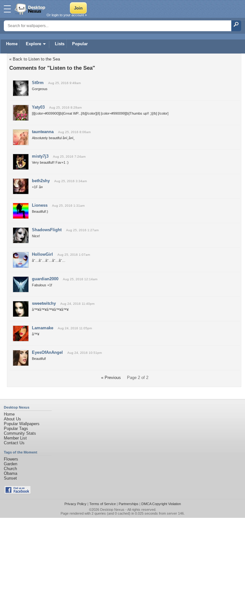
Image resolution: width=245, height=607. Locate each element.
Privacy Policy (75, 504)
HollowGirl (42, 254)
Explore (33, 43)
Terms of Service (102, 504)
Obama (10, 473)
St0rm (38, 82)
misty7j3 (40, 156)
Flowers (11, 459)
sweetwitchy (44, 303)
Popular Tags (16, 428)
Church (10, 468)
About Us (12, 419)
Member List (15, 438)
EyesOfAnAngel (47, 352)
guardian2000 (45, 278)
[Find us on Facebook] (17, 492)
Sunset (10, 478)
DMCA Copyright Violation (161, 504)
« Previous (111, 377)
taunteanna (43, 131)
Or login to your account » (67, 15)
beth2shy (41, 180)
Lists (59, 43)
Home (12, 43)
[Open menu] (7, 9)
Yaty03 (38, 107)
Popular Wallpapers (22, 423)
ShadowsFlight (47, 229)
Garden (10, 463)
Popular (80, 43)
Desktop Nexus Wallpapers (31, 9)
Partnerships (128, 504)
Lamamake (42, 327)
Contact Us (14, 442)
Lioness (40, 205)
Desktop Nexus (112, 509)
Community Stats (20, 433)
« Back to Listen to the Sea (34, 59)
